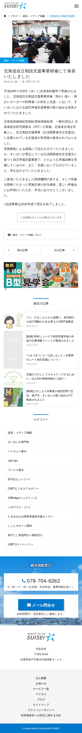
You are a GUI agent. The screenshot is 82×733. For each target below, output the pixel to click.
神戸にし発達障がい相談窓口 (25, 535)
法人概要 (41, 678)
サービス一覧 (41, 688)
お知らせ (41, 683)
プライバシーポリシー (41, 710)
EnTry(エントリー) (19, 479)
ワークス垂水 (16, 470)
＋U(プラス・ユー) (19, 507)
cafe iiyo (13, 460)
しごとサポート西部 (20, 525)
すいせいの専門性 (18, 442)
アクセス (41, 694)
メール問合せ (43, 605)
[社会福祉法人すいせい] (18, 5)
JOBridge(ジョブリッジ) (22, 498)
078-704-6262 (43, 580)
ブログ (37, 234)
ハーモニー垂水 (17, 451)
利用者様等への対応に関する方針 (41, 715)
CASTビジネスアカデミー (23, 488)
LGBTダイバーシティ (20, 544)
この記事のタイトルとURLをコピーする (41, 217)
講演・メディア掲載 (14, 60)
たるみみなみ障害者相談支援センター (30, 516)
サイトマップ (41, 704)
